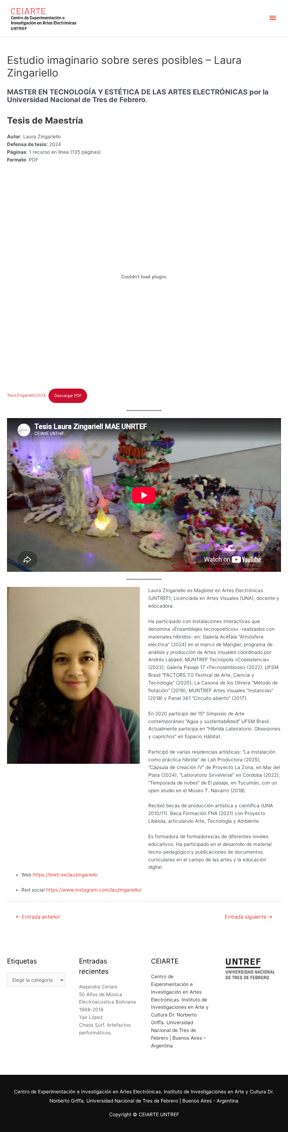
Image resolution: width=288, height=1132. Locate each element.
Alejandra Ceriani (98, 986)
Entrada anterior (37, 917)
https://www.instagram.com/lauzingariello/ (94, 890)
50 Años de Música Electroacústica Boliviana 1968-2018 (107, 1002)
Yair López (91, 1017)
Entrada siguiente (249, 917)
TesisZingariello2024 (26, 395)
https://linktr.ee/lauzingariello (65, 875)
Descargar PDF (67, 395)
